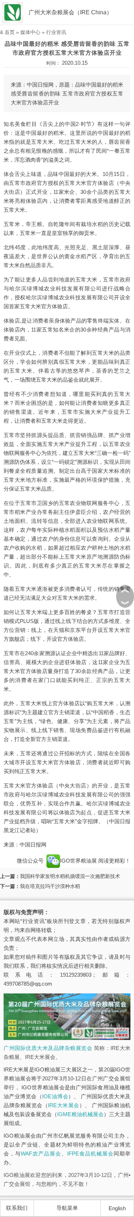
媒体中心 (30, 32)
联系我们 (17, 1208)
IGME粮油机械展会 (80, 1114)
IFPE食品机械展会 (90, 1153)
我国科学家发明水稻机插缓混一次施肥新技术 (70, 876)
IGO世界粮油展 (79, 861)
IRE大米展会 (63, 1105)
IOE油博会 (55, 1096)
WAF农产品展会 (41, 1153)
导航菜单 (67, 1208)
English (117, 1208)
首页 (10, 32)
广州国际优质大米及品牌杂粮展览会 (48, 1048)
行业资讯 (56, 32)
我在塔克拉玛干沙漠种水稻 (50, 886)
